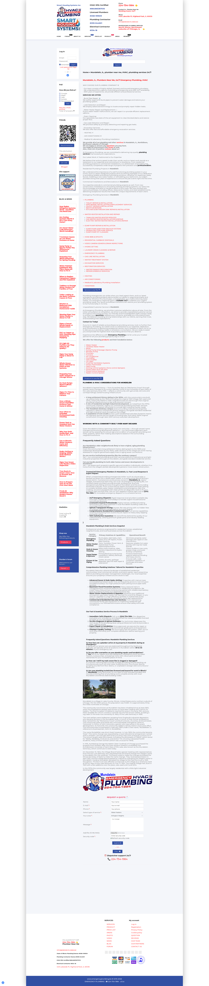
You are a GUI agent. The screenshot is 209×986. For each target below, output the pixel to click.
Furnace (89, 355)
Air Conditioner (92, 356)
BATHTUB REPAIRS (93, 208)
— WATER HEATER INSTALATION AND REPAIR (101, 214)
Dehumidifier (91, 360)
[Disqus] (117, 885)
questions (110, 146)
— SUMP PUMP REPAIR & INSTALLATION (99, 226)
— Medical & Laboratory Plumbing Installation (101, 282)
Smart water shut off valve (97, 370)
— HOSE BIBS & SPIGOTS (93, 237)
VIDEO (109, 938)
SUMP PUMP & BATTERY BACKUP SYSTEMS (103, 229)
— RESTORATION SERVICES (94, 266)
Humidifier (90, 358)
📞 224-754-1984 (118, 859)
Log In (133, 924)
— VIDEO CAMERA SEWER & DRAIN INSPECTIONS (103, 243)
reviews (108, 149)
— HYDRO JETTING (90, 247)
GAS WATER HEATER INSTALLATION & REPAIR (104, 219)
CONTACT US (136, 946)
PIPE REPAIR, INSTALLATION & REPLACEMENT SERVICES (109, 205)
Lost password (66, 67)
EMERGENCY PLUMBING (94, 981)
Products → (65, 542)
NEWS (109, 941)
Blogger (64, 167)
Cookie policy (136, 932)
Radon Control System (95, 373)
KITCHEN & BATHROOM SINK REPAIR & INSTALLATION (108, 209)
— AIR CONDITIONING (91, 279)
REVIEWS (135, 938)
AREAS (109, 932)
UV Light (89, 361)
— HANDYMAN (88, 286)
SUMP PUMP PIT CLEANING (97, 232)
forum (110, 147)
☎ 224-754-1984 (112, 981)
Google (64, 93)
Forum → (64, 568)
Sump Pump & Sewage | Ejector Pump (101, 350)
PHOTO (109, 935)
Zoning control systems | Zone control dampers (105, 368)
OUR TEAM (135, 941)
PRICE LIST (111, 930)
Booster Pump (92, 352)
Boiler (88, 348)
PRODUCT (110, 927)
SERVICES (110, 924)
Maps (63, 95)
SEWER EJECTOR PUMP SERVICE (99, 230)
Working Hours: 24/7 (127, 11)
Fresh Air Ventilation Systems (98, 363)
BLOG (108, 944)
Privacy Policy (136, 930)
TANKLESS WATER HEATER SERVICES (101, 217)
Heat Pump (90, 366)
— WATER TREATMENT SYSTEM (95, 260)
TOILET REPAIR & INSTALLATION (99, 203)
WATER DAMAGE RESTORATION (99, 269)
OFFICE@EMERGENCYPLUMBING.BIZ (128, 21)
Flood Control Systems (95, 371)
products (105, 340)
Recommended (67, 101)
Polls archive (65, 108)
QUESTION (135, 935)
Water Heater (91, 345)
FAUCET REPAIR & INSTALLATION (99, 206)
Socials (64, 99)
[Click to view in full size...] (99, 698)
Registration (136, 927)
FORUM (109, 946)
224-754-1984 (126, 5)
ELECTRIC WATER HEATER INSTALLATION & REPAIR (107, 221)
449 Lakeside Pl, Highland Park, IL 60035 (135, 16)
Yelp (63, 97)
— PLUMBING (88, 200)
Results (62, 108)
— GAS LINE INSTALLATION (94, 256)
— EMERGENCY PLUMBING (93, 253)
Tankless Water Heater (95, 347)
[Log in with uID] (68, 75)
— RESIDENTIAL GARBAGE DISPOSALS (98, 240)
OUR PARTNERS (137, 944)
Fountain (90, 353)
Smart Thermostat (93, 365)
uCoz (122, 981)
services (120, 142)
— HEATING (87, 276)
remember (65, 65)
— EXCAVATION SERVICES (93, 263)
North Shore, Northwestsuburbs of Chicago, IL (130, 28)
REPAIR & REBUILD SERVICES (98, 271)
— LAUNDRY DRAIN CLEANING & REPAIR (99, 250)
